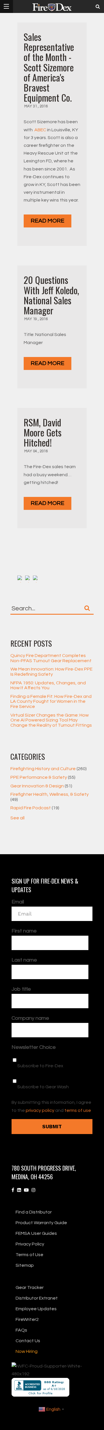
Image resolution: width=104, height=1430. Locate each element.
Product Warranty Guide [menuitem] (41, 1222)
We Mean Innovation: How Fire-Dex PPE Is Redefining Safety (51, 672)
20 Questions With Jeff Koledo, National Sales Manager (51, 295)
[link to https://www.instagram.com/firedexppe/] (33, 1190)
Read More (47, 221)
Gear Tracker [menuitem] (30, 1287)
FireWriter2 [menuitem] (27, 1319)
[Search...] (87, 608)
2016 (44, 106)
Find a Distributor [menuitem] (34, 1212)
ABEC (40, 130)
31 (35, 106)
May (28, 106)
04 (35, 451)
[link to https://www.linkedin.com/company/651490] (19, 1190)
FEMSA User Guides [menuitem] (36, 1233)
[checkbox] (52, 1073)
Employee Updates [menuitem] (36, 1308)
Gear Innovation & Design (41, 786)
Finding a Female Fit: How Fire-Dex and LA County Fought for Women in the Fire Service (51, 701)
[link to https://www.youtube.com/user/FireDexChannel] (26, 1190)
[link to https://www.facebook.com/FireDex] (13, 1190)
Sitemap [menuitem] (25, 1265)
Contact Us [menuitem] (28, 1340)
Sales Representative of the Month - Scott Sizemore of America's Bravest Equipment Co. (49, 67)
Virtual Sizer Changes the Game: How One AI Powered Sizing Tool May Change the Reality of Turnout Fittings (51, 720)
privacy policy (40, 1110)
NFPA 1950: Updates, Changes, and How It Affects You (48, 685)
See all (17, 818)
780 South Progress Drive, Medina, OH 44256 (44, 1172)
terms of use (77, 1110)
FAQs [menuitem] (21, 1330)
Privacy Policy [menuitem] (30, 1244)
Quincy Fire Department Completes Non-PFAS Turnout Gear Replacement (51, 658)
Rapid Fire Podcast (34, 808)
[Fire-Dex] (52, 7)
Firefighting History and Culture (48, 768)
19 (35, 319)
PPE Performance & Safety (42, 777)
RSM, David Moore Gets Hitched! (43, 432)
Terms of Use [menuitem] (29, 1254)
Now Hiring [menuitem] (27, 1351)
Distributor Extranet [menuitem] (37, 1298)
